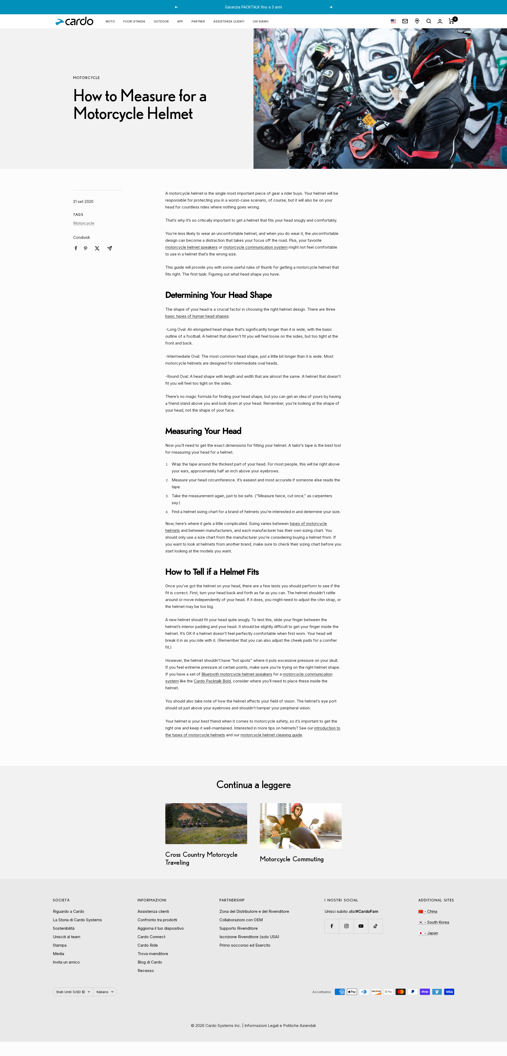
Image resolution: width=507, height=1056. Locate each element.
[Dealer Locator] (417, 21)
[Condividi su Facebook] (76, 248)
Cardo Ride (148, 945)
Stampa (60, 945)
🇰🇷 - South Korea (433, 922)
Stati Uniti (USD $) (70, 992)
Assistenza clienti (228, 21)
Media (58, 953)
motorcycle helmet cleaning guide (271, 734)
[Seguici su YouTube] (361, 926)
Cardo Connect (151, 936)
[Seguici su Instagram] (346, 926)
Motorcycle (86, 78)
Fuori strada (134, 21)
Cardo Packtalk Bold (212, 680)
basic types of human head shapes (197, 316)
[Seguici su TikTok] (375, 926)
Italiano (103, 992)
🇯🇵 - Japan (428, 933)
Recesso (146, 970)
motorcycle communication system (255, 247)
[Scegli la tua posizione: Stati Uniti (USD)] (393, 21)
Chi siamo (261, 21)
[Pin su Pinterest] (85, 248)
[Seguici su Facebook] (332, 926)
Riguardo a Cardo (68, 911)
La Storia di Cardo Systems (77, 919)
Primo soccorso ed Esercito (244, 945)
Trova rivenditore (153, 953)
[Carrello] (451, 21)
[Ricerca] (428, 21)
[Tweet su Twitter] (97, 248)
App (180, 21)
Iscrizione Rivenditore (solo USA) (249, 936)
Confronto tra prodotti (157, 919)
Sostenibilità (63, 928)
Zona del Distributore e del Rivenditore (254, 911)
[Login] (440, 21)
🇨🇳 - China (427, 911)
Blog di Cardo (150, 962)
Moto (110, 21)
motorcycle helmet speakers (191, 247)
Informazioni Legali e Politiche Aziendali (280, 1025)
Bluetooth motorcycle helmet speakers (236, 674)
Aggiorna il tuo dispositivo (161, 928)
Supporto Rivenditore (238, 928)
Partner (198, 21)
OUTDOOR (161, 21)
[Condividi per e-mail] (109, 248)
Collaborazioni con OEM (241, 919)
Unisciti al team (66, 936)
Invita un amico (66, 962)
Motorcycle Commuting (292, 859)
